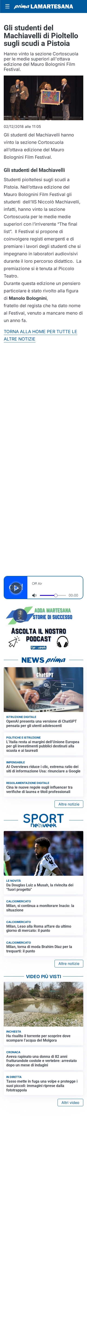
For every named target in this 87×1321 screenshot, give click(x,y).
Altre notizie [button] (68, 804)
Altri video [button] (70, 1102)
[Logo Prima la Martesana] (43, 6)
